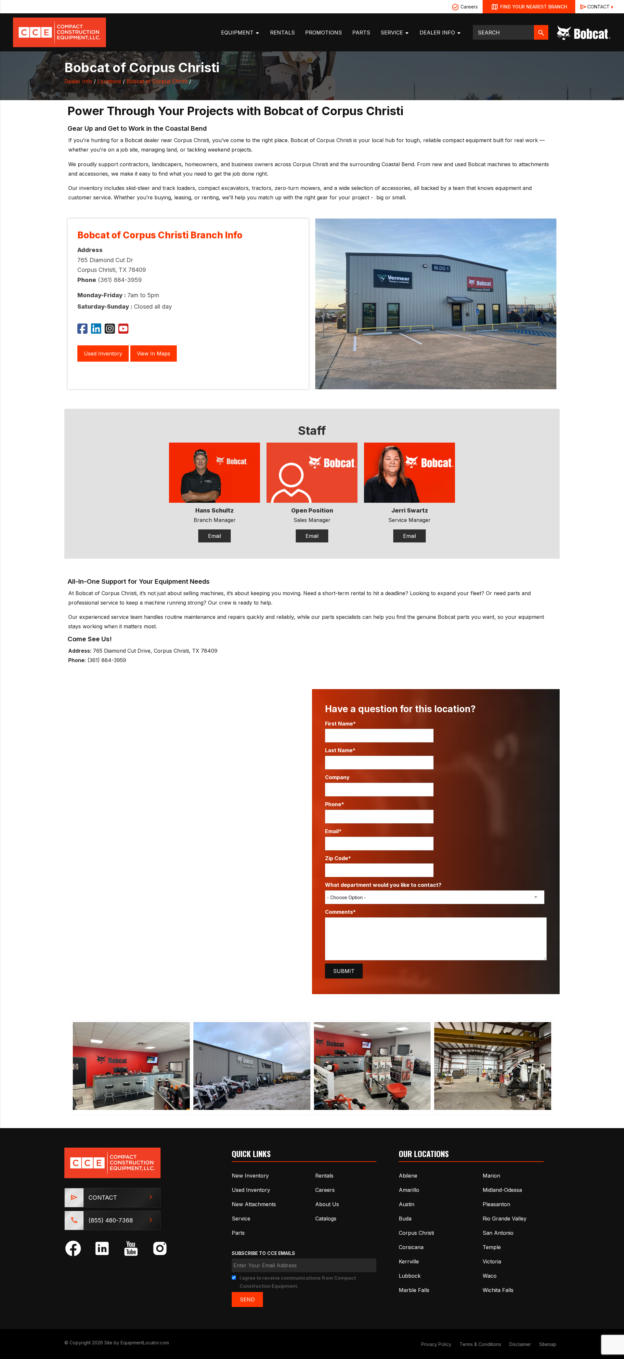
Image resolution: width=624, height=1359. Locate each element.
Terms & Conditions (480, 1344)
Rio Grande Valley (504, 1218)
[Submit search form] (541, 32)
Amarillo (409, 1190)
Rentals (282, 32)
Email (214, 536)
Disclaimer (520, 1344)
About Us (327, 1204)
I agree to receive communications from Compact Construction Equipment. (298, 1282)
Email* (333, 831)
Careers (468, 6)
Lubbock (410, 1275)
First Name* (340, 723)
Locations (109, 81)
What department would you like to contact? (383, 885)
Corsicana (411, 1247)
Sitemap (547, 1344)
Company (337, 777)
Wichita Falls (498, 1290)
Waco (490, 1275)
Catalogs (325, 1218)
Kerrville (409, 1261)
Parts (361, 32)
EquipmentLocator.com (145, 1342)
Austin (406, 1204)
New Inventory (250, 1175)
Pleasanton (496, 1204)
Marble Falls (414, 1290)
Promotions (323, 32)
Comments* (340, 912)
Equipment (238, 32)
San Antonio (498, 1233)
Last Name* (340, 750)
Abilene (408, 1175)
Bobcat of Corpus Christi (157, 81)
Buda (405, 1218)
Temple (492, 1247)
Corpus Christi (416, 1233)
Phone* (334, 804)
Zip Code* (338, 858)
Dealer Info (438, 32)
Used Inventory (103, 353)
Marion (491, 1175)
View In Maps (153, 353)
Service (393, 32)
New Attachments (254, 1204)
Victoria (492, 1261)
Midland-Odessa (502, 1190)
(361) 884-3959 (120, 279)
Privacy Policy (436, 1344)
